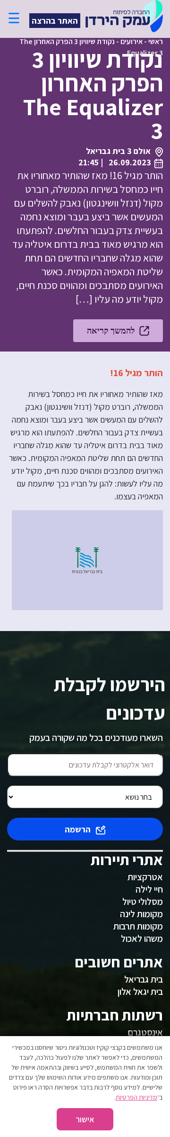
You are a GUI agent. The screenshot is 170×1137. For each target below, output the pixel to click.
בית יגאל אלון (140, 991)
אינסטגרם (145, 1032)
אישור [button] (85, 1119)
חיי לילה (149, 889)
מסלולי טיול (142, 901)
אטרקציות (145, 877)
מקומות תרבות (138, 926)
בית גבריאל (143, 979)
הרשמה (78, 829)
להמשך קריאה (111, 330)
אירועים (131, 41)
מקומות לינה (141, 914)
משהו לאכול (142, 938)
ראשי (155, 41)
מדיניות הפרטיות (136, 1097)
